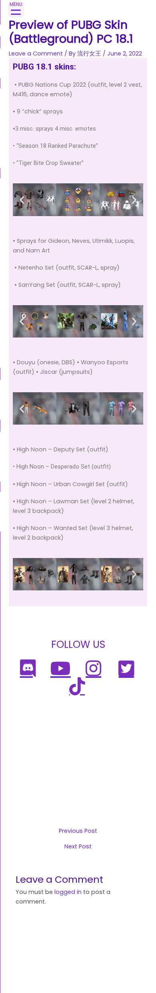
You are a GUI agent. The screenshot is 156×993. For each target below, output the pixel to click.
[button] (22, 200)
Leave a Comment (36, 54)
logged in (68, 892)
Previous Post (78, 831)
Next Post (78, 847)
